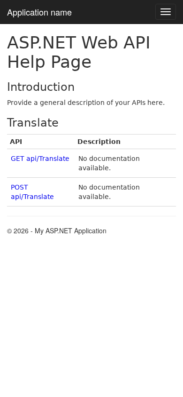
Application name (39, 12)
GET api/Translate (40, 158)
